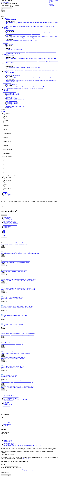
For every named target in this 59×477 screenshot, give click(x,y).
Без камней (6, 167)
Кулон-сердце (46, 58)
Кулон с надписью (38, 58)
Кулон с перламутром (43, 61)
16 (8, 49)
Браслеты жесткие (10, 22)
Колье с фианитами (53, 70)
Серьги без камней (11, 36)
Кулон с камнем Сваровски (22, 61)
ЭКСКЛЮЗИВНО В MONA (13, 93)
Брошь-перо (30, 80)
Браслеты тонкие (53, 22)
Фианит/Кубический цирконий (11, 175)
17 (9, 49)
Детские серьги (10, 41)
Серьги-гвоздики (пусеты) (37, 32)
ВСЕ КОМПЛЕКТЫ (11, 84)
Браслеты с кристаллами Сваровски (36, 26)
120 (4, 235)
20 (14, 49)
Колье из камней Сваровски (22, 70)
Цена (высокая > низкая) (9, 222)
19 (12, 49)
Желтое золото (7, 180)
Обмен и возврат (53, 2)
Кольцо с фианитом (15, 53)
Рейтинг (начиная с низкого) (10, 225)
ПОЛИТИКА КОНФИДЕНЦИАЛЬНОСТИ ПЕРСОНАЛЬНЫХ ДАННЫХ (22, 445)
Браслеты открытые (32, 22)
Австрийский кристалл (9, 163)
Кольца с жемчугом (20, 52)
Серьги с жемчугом (20, 36)
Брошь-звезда (17, 80)
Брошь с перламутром (44, 77)
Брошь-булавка (10, 75)
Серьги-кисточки (17, 40)
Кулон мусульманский (27, 58)
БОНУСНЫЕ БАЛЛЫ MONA (10, 398)
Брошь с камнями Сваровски (32, 77)
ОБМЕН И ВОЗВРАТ (8, 443)
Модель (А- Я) (7, 226)
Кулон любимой (18, 58)
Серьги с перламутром (16, 37)
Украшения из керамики (12, 103)
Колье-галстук (30, 67)
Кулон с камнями (33, 61)
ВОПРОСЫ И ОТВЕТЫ (9, 444)
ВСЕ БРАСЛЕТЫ (11, 19)
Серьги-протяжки (25, 34)
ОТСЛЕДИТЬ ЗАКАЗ (8, 441)
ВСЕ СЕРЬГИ (10, 30)
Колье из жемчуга (10, 70)
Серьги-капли (9, 40)
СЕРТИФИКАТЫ (7, 404)
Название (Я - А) (7, 219)
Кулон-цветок (53, 58)
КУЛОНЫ (5, 193)
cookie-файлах (25, 458)
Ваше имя (3, 464)
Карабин (5, 120)
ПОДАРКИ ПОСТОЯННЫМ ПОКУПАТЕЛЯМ (15, 399)
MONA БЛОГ (6, 402)
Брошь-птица (36, 80)
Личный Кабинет (7, 422)
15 (6, 49)
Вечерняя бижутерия (11, 104)
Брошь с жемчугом (19, 77)
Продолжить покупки (5, 475)
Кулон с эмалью (10, 62)
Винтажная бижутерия (11, 98)
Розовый (5, 145)
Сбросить (3, 111)
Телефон (3, 465)
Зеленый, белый (7, 133)
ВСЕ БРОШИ (10, 72)
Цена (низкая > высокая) (9, 221)
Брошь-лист (24, 80)
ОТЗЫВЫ (5, 403)
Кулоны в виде (7, 194)
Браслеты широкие (11, 23)
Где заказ (51, 1)
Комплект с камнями (38, 86)
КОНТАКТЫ (6, 406)
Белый (5, 129)
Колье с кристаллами (34, 70)
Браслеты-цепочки (20, 23)
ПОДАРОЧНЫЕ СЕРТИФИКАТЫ (15, 106)
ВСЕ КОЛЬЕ (9, 65)
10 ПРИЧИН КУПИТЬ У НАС (10, 397)
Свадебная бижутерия (11, 101)
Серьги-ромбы (33, 40)
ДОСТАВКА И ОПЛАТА (9, 395)
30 (4, 230)
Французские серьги (35, 34)
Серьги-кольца (25, 40)
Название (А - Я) (7, 218)
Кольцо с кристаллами (45, 52)
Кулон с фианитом (53, 61)
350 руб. (15, 3)
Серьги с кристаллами (31, 36)
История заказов (7, 424)
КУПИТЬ (3, 246)
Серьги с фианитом (27, 37)
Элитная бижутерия (11, 95)
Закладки (5, 425)
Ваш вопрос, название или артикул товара (11, 467)
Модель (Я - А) (7, 227)
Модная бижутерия (11, 97)
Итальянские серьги (11, 32)
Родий (5, 184)
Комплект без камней (11, 86)
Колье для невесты (21, 67)
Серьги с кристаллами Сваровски (45, 36)
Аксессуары (9, 107)
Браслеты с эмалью (49, 26)
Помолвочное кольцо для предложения (16, 47)
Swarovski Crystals (7, 159)
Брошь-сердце (43, 80)
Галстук (5, 116)
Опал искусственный (8, 171)
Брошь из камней (10, 77)
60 (4, 232)
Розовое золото (7, 188)
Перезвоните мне (5, 2)
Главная (5, 192)
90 (4, 233)
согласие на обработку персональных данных (25, 469)
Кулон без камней (10, 61)
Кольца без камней (11, 52)
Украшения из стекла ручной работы (15, 99)
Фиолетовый (6, 153)
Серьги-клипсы (10, 34)
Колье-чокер (37, 67)
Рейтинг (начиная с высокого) (10, 223)
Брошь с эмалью (54, 77)
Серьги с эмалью (36, 37)
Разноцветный (7, 141)
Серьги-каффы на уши (49, 32)
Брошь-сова (50, 80)
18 (11, 49)
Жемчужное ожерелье (11, 67)
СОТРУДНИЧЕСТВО (8, 401)
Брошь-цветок (14, 81)
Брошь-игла (17, 75)
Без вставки (6, 125)
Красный (5, 137)
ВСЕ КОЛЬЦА (10, 44)
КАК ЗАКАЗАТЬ (7, 440)
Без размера (19, 49)
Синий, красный (7, 149)
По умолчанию (7, 217)
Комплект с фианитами (17, 88)
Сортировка (3, 214)
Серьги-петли (17, 34)
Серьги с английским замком (23, 32)
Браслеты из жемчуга (11, 26)
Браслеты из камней (22, 26)
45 (4, 231)
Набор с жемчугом (38, 88)
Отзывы (51, 4)
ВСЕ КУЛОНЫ (10, 56)
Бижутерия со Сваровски (12, 94)
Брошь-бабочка (10, 80)
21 (15, 49)
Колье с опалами (44, 70)
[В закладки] (6, 265)
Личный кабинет (53, 5)
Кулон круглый (10, 58)
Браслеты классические (21, 22)
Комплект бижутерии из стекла (25, 86)
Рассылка (5, 426)
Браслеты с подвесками (43, 22)
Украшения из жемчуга (12, 102)
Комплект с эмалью (28, 88)
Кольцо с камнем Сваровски (33, 52)
